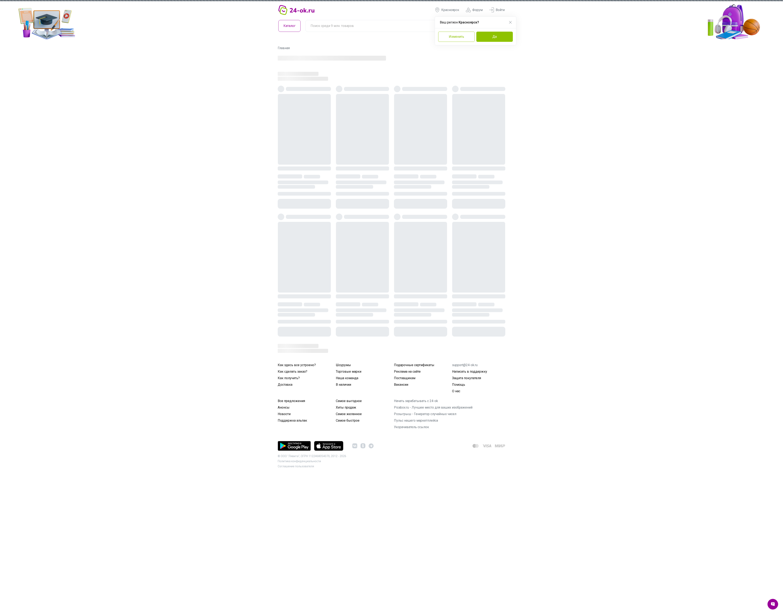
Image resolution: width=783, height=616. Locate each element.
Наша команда (347, 402)
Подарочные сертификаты (414, 389)
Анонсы (284, 431)
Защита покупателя (466, 402)
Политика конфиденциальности (299, 484)
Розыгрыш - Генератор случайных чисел (425, 438)
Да (494, 37)
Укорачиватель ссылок (411, 451)
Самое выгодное (349, 425)
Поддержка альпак (292, 444)
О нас (456, 415)
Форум (477, 10)
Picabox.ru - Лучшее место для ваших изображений (433, 431)
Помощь (458, 408)
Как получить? (289, 402)
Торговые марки (348, 395)
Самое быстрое (347, 444)
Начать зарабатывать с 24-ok (416, 425)
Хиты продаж (346, 431)
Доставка (285, 408)
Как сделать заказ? (292, 395)
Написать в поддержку (469, 395)
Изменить (456, 37)
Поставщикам (404, 402)
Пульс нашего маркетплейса (416, 444)
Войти (500, 10)
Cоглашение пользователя (296, 490)
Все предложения (291, 425)
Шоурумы (343, 389)
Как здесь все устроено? (297, 389)
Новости (284, 438)
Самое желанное (349, 438)
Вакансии (401, 408)
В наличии (343, 408)
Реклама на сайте (407, 395)
